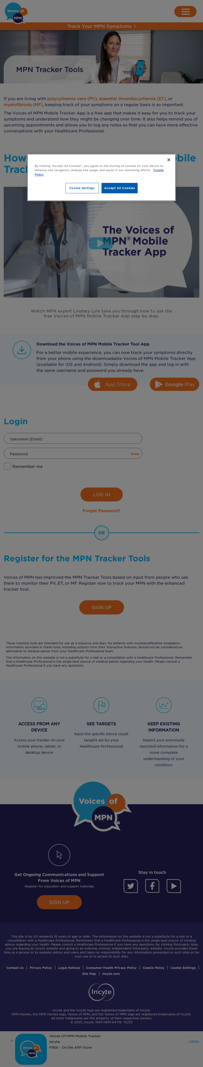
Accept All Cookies (119, 188)
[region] (101, 177)
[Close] (168, 159)
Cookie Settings (82, 188)
